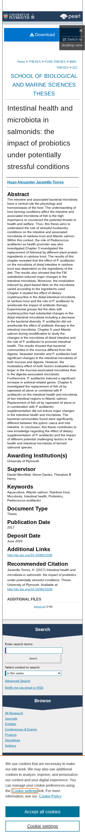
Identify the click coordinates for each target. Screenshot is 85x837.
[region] (42, 796)
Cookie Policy (50, 796)
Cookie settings (24, 791)
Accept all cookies (42, 811)
